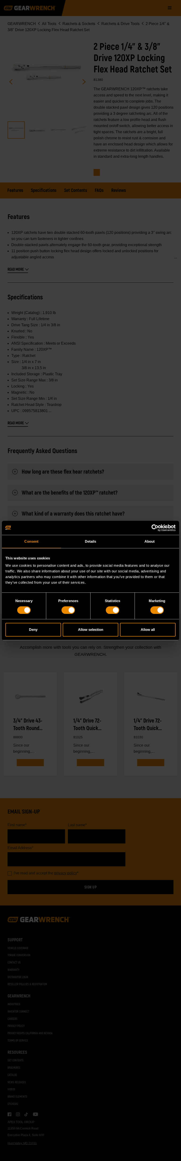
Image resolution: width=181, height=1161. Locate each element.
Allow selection (90, 630)
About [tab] (149, 541)
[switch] (68, 610)
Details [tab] (90, 541)
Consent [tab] (31, 541)
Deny (33, 630)
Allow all (148, 630)
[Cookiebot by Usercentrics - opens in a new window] (155, 527)
